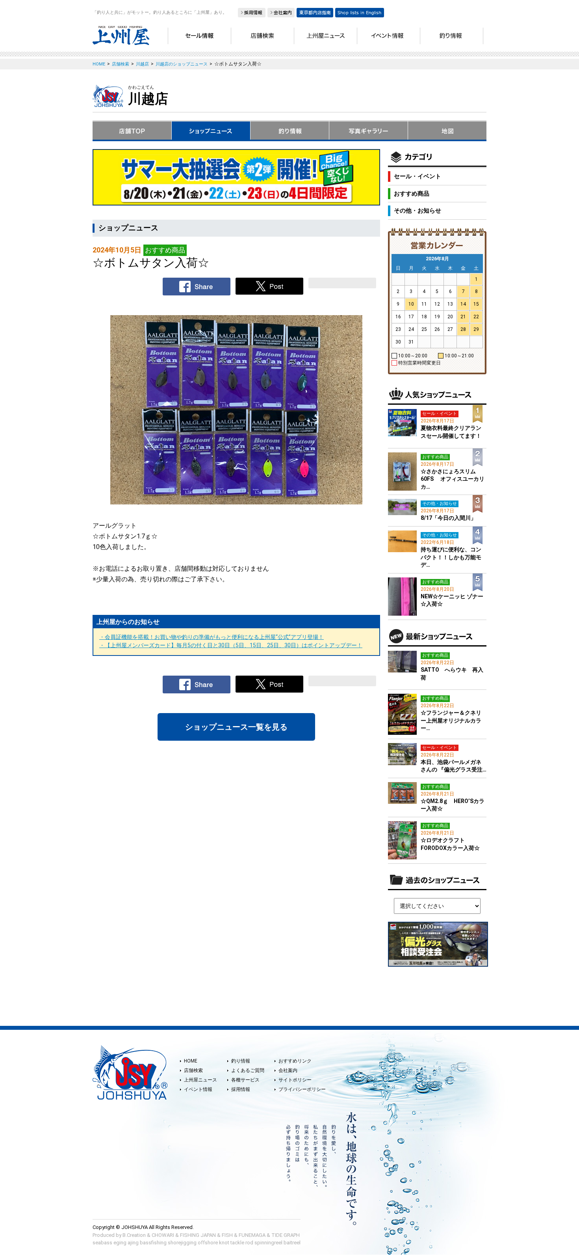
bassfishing (153, 1243)
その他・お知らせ (417, 210)
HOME (190, 1061)
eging (119, 1243)
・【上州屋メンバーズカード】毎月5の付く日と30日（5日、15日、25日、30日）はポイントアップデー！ (230, 645)
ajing (133, 1243)
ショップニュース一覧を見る (236, 727)
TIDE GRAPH (285, 1235)
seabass (102, 1243)
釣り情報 (240, 1061)
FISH (227, 1235)
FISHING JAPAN (198, 1235)
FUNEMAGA (252, 1235)
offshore (208, 1243)
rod (249, 1243)
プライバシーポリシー (302, 1089)
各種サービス (245, 1080)
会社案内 (287, 1070)
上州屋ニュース (200, 1080)
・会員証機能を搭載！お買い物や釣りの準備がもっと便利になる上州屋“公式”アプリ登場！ (211, 637)
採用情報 (240, 1089)
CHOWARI (163, 1235)
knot (224, 1243)
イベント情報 (198, 1089)
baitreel (292, 1243)
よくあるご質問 (247, 1070)
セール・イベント (417, 176)
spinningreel (268, 1243)
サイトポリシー (295, 1080)
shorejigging (182, 1243)
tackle (237, 1243)
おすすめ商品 (411, 193)
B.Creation (134, 1235)
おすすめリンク (295, 1061)
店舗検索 (193, 1070)
